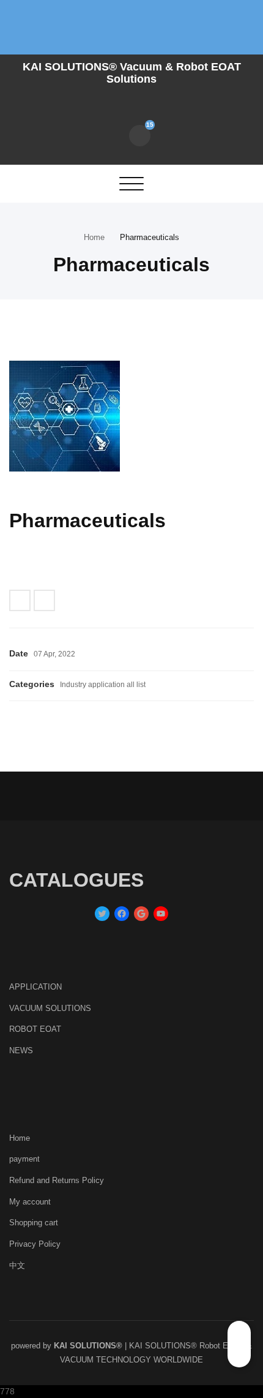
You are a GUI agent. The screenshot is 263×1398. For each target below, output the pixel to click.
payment (24, 1158)
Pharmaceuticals (149, 237)
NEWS (21, 1050)
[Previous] (20, 600)
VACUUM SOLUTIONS (50, 1008)
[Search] (112, 134)
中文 (17, 1265)
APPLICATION (35, 986)
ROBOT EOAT (35, 1029)
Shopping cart (33, 1222)
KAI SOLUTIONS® (88, 1345)
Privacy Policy (35, 1244)
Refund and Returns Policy (56, 1180)
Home (94, 237)
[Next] (44, 600)
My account (30, 1201)
